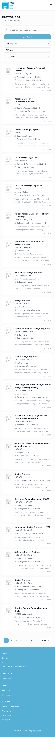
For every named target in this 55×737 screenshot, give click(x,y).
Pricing (5, 662)
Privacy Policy (8, 711)
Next (44, 640)
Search (29, 37)
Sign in (7, 719)
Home (4, 653)
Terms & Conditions (10, 707)
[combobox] (27, 43)
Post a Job (6, 678)
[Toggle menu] (50, 5)
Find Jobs (6, 690)
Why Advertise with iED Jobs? (14, 667)
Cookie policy (8, 715)
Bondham (37, 730)
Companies (7, 695)
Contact (5, 658)
